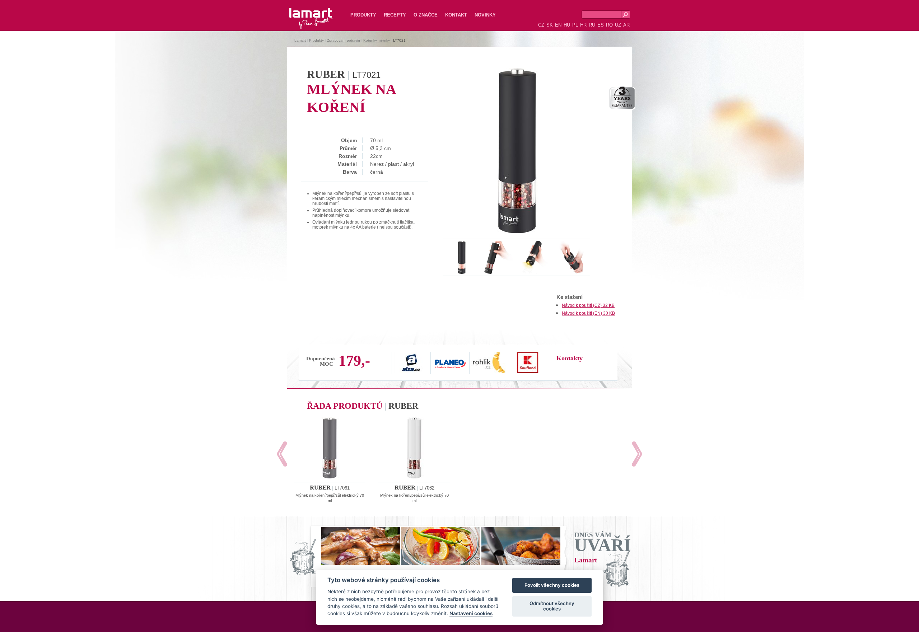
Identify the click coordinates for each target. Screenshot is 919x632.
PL (575, 25)
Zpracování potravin (343, 40)
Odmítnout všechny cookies (552, 606)
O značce (426, 15)
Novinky (485, 15)
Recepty (395, 15)
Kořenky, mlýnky (377, 40)
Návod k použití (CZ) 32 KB (588, 305)
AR (626, 25)
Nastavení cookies (471, 614)
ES (600, 25)
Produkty (363, 15)
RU (592, 25)
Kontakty (569, 358)
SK (549, 25)
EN (558, 25)
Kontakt (456, 15)
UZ (618, 25)
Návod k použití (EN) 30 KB (588, 313)
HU (567, 25)
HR (583, 25)
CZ (541, 25)
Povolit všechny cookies (551, 585)
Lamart (303, 12)
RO (609, 25)
